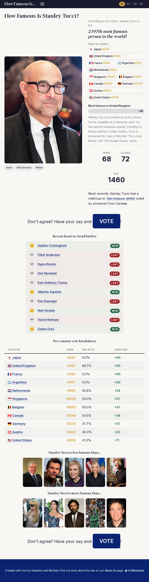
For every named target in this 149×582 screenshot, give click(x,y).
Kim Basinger (47, 301)
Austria (15, 432)
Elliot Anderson (49, 255)
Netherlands (19, 391)
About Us (110, 570)
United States (20, 440)
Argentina (17, 382)
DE (141, 4)
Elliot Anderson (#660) (121, 198)
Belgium (16, 407)
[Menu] (42, 4)
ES (128, 4)
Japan (14, 357)
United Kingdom (22, 366)
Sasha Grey (46, 329)
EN (122, 4)
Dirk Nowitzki (47, 273)
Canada (15, 415)
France (15, 374)
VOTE (106, 221)
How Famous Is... (20, 4)
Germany (17, 424)
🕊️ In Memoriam (134, 570)
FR (135, 4)
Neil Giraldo (46, 310)
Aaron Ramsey (48, 320)
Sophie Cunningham (52, 245)
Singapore (17, 399)
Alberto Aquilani (49, 292)
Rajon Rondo (47, 264)
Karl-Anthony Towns (52, 283)
